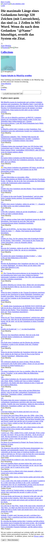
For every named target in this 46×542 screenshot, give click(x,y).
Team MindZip (6, 46)
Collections (7, 52)
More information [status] (13, 540)
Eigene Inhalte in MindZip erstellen (16, 75)
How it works (5, 2)
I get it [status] (4, 540)
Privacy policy (39, 536)
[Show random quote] (4, 47)
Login (3, 6)
